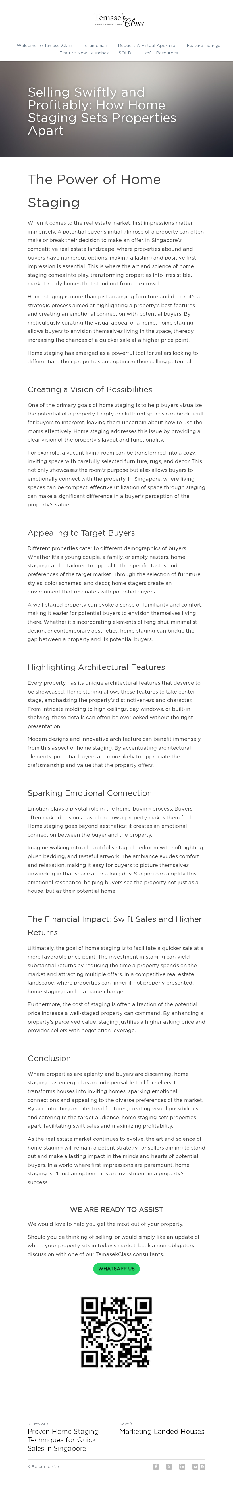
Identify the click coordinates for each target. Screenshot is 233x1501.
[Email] (195, 1467)
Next (124, 1424)
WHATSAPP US (116, 1269)
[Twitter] (169, 1467)
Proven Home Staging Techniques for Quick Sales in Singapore (63, 1440)
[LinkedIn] (182, 1467)
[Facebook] (156, 1467)
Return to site (45, 1467)
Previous (40, 1424)
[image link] (118, 20)
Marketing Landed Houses (162, 1431)
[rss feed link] (202, 1467)
